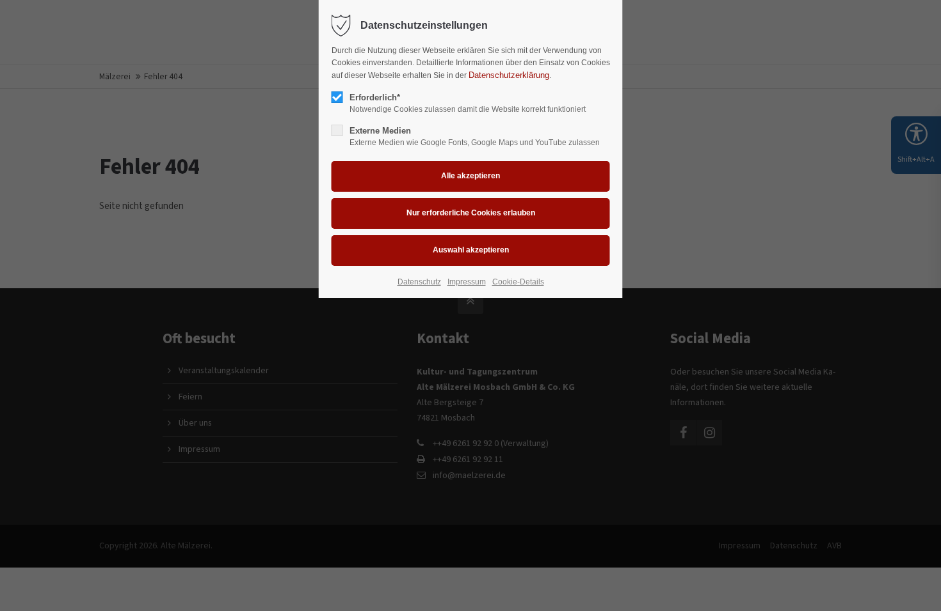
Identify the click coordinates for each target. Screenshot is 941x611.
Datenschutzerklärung (509, 75)
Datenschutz (419, 281)
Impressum (466, 281)
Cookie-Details (518, 281)
